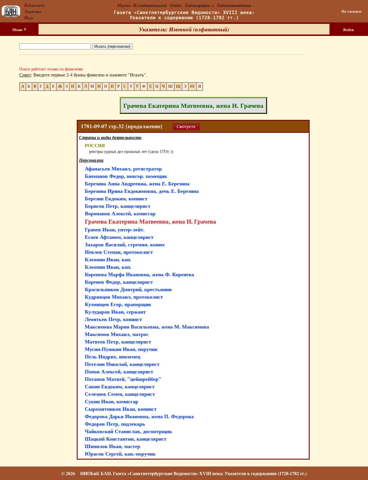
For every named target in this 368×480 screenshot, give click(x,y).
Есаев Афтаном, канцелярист (119, 237)
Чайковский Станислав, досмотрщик (128, 431)
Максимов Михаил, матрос (117, 334)
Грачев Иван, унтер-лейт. (115, 229)
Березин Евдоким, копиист (116, 198)
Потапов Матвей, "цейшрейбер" (123, 379)
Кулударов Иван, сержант (115, 311)
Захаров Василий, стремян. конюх (125, 244)
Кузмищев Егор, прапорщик (118, 304)
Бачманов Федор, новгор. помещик (126, 176)
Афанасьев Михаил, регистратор (123, 168)
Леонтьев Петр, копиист (113, 319)
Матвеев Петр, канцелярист (118, 341)
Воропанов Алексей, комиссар (120, 213)
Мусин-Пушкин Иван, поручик (121, 349)
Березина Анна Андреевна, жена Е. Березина (137, 183)
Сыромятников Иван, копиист (121, 408)
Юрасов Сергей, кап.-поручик (120, 453)
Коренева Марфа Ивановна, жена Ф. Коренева (139, 274)
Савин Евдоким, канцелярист (120, 386)
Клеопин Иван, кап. (108, 259)
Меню (17, 29)
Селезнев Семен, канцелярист (120, 394)
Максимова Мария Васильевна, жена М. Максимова (147, 326)
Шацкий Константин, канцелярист (125, 438)
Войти (348, 29)
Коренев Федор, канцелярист (119, 281)
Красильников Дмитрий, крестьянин (128, 289)
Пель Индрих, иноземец (112, 356)
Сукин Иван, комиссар (111, 401)
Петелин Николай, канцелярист (122, 364)
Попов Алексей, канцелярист (119, 371)
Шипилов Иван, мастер (112, 446)
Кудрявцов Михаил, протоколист (124, 296)
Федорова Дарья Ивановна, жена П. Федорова (139, 416)
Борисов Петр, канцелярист (117, 206)
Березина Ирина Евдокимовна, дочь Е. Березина (142, 191)
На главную (352, 11)
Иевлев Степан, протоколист (119, 252)
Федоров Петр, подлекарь (115, 423)
